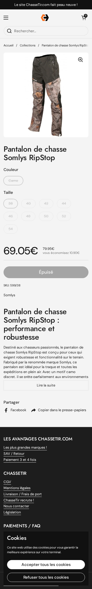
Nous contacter (16, 506)
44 (64, 203)
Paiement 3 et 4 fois (20, 459)
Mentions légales (17, 488)
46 (10, 216)
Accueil (8, 45)
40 (28, 203)
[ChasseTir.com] (45, 18)
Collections (27, 45)
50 (46, 216)
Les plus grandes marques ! (25, 447)
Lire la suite (46, 385)
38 (10, 203)
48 (28, 216)
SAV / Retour (14, 453)
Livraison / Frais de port (23, 494)
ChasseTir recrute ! (19, 500)
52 (64, 216)
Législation (12, 512)
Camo (13, 180)
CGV (7, 481)
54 (10, 229)
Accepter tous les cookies (46, 564)
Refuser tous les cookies (46, 577)
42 (46, 203)
